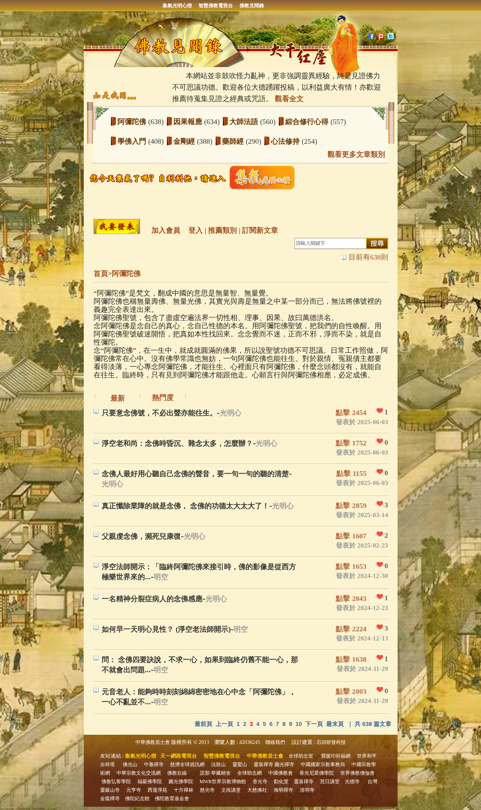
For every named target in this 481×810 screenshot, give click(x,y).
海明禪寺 (283, 790)
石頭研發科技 (331, 742)
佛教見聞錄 (252, 5)
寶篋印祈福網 (335, 756)
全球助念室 (301, 756)
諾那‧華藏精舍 (215, 773)
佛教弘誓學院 (116, 781)
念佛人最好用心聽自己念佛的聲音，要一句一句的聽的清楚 (195, 474)
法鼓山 (218, 764)
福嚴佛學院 (149, 781)
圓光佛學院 (181, 781)
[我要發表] (117, 226)
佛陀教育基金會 (172, 798)
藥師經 (234, 141)
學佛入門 (132, 141)
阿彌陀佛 (132, 121)
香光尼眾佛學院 (316, 773)
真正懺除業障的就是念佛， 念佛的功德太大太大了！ (185, 506)
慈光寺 (207, 790)
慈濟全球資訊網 (187, 764)
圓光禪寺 (284, 764)
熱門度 (163, 397)
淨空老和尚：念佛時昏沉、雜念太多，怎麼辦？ (177, 443)
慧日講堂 (330, 781)
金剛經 (185, 141)
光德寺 (352, 781)
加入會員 (165, 230)
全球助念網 (249, 773)
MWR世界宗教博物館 (223, 781)
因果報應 (188, 121)
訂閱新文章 (260, 230)
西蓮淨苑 (157, 790)
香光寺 (260, 781)
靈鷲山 (239, 764)
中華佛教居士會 (152, 742)
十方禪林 (183, 790)
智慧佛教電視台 (216, 5)
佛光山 (130, 764)
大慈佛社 (257, 790)
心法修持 (286, 141)
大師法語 (244, 121)
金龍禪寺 (110, 798)
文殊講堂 (231, 790)
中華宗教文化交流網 (138, 773)
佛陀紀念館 (137, 798)
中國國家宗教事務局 (323, 764)
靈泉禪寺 (263, 764)
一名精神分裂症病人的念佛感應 (152, 599)
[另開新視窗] (194, 188)
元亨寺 (133, 790)
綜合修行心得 (307, 121)
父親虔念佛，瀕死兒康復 (141, 536)
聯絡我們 (275, 742)
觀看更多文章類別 (356, 154)
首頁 (101, 273)
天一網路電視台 (178, 756)
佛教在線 (177, 773)
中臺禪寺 (154, 764)
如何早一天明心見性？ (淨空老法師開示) (166, 629)
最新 (118, 398)
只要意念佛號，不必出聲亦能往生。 (159, 413)
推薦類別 (222, 230)
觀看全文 (289, 99)
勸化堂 (281, 781)
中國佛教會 (280, 773)
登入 (195, 230)
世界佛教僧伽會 (357, 773)
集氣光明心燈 (177, 5)
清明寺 (307, 790)
